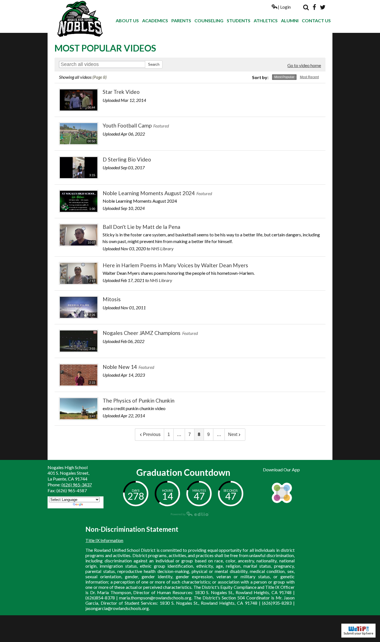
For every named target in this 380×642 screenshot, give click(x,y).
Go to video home (304, 65)
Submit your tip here (358, 633)
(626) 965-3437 (76, 484)
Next (232, 434)
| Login (284, 6)
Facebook (314, 7)
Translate (93, 505)
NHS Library (162, 248)
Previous (152, 434)
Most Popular (284, 77)
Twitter (323, 7)
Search (306, 7)
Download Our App (281, 469)
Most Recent (309, 77)
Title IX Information (104, 540)
